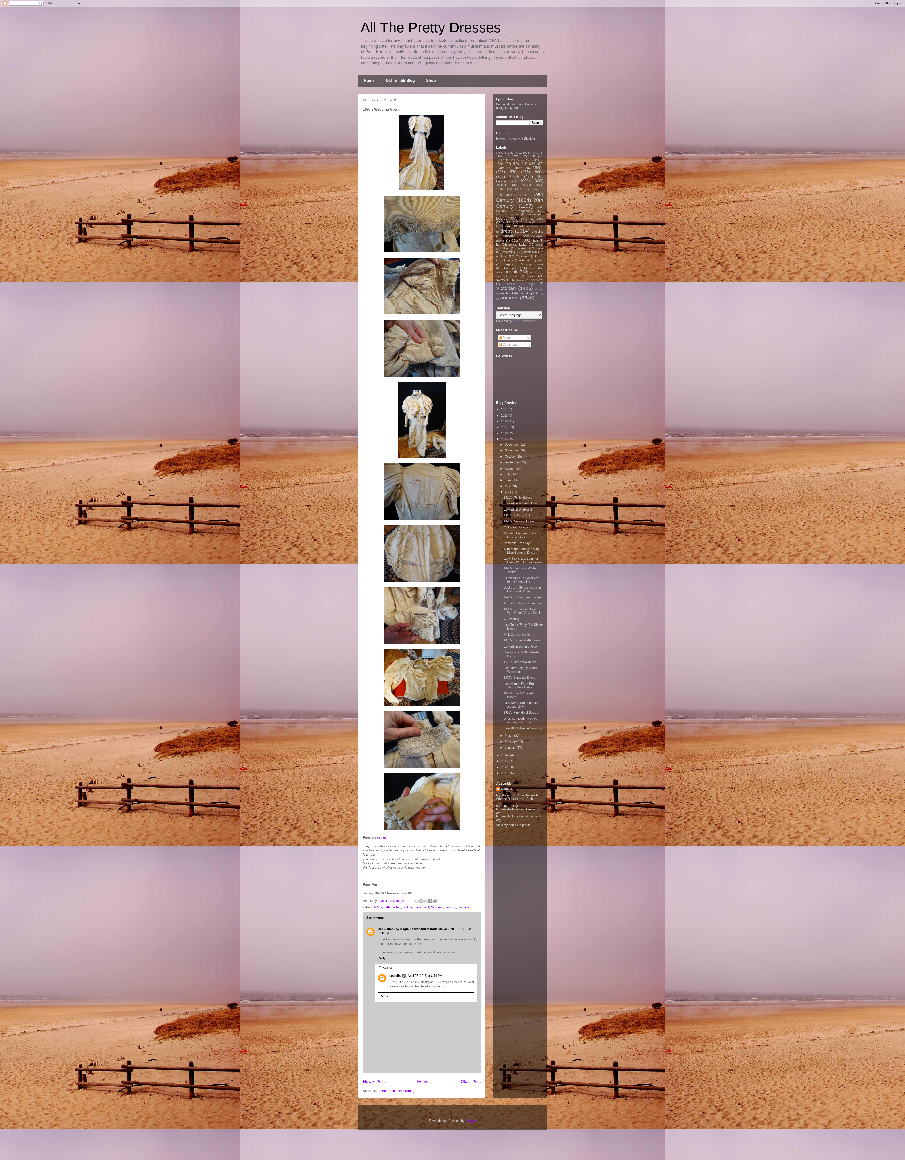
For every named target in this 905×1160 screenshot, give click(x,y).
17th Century (518, 160)
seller (381, 837)
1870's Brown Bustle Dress (522, 640)
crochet (539, 226)
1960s (500, 194)
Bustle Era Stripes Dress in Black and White (522, 589)
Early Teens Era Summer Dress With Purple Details (523, 560)
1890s (378, 907)
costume (523, 226)
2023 (505, 415)
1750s (536, 153)
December (512, 444)
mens (539, 248)
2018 (505, 421)
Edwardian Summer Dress (521, 503)
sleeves (534, 272)
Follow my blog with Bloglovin (516, 138)
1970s (513, 195)
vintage (539, 289)
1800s (533, 159)
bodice (407, 907)
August (510, 468)
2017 (505, 427)
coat (540, 222)
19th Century (392, 907)
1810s (500, 163)
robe (540, 264)
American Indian (507, 214)
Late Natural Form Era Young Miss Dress (519, 685)
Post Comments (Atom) (398, 1091)
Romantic (510, 268)
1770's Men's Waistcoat (520, 662)
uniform (511, 283)
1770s (516, 156)
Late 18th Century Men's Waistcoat (520, 669)
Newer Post (374, 1081)
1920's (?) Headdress (518, 497)
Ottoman (521, 256)
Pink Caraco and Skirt (519, 634)
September (513, 462)
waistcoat (506, 293)
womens (463, 907)
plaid (540, 260)
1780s (532, 156)
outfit (539, 256)
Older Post (471, 1081)
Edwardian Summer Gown (521, 646)
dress (417, 907)
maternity (522, 248)
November (512, 450)
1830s (532, 163)
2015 (505, 439)
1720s (511, 153)
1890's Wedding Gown (519, 521)
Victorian (437, 907)
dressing (537, 231)
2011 (505, 773)
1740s (523, 152)
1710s (499, 153)
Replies (388, 967)
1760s (500, 156)
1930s (500, 189)
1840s (500, 168)
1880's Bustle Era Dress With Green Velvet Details (523, 611)
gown (516, 240)
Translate (528, 321)
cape (540, 218)
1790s (500, 159)
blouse (531, 214)
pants (509, 260)
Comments (510, 344)
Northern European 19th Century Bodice (520, 535)
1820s (516, 163)
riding (528, 264)
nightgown (530, 251)
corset (506, 226)
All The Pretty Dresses (431, 27)
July (508, 474)
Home (369, 80)
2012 (505, 767)
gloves (500, 240)
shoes (500, 272)
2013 (505, 761)
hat (498, 244)
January (511, 747)
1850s (518, 168)
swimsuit (502, 280)
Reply (382, 958)
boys (524, 218)
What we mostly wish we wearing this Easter (520, 720)
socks (514, 276)
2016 (505, 433)
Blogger (470, 1121)
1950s (534, 189)
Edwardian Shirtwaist (518, 509)
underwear (536, 280)
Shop (431, 80)
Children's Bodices (516, 527)
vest (531, 283)
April (508, 492)
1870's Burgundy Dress (519, 677)
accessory (526, 211)
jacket (523, 244)
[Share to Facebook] (430, 901)
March (509, 735)
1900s (525, 181)
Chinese (525, 222)
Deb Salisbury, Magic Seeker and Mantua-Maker (412, 929)
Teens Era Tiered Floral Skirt (523, 603)
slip (498, 276)
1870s (513, 172)
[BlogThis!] (421, 901)
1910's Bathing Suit (517, 515)
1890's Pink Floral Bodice (521, 712)
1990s (525, 195)
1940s (519, 189)
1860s (538, 168)
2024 (505, 409)
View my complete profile (513, 825)
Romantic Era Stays (517, 543)
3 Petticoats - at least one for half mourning (521, 579)
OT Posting (511, 619)
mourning (509, 252)
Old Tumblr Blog (400, 80)
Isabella (395, 976)
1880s (538, 172)
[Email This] (416, 901)
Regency (509, 264)
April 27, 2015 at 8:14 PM (425, 976)
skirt (426, 907)
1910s (501, 185)
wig (541, 293)
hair (535, 240)
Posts (506, 337)
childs (507, 222)
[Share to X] (425, 901)
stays (531, 276)
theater (520, 280)
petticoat (524, 260)
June (508, 480)
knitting (505, 248)
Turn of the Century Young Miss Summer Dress (521, 550)
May (508, 486)
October (511, 456)
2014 (505, 755)
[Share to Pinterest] (434, 901)
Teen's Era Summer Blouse (522, 597)
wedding (450, 907)
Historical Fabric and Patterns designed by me (516, 106)
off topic (501, 256)
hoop (511, 245)
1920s (526, 185)
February (511, 741)
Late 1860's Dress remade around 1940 (521, 704)
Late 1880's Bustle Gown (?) (523, 728)
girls (534, 236)
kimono (539, 245)
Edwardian (511, 236)
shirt (532, 268)
